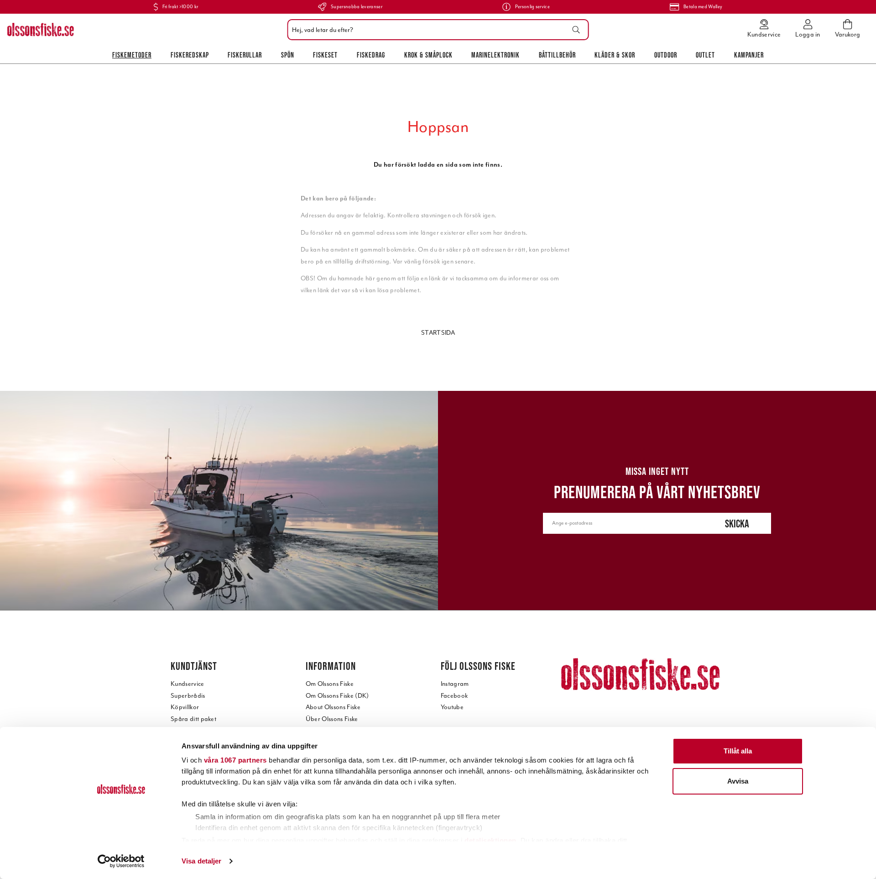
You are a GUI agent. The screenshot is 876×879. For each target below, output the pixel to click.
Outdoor (665, 55)
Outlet (705, 55)
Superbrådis (188, 696)
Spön (287, 55)
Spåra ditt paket (193, 719)
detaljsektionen (490, 840)
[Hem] (40, 30)
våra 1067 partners (235, 760)
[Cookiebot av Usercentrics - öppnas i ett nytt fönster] (121, 861)
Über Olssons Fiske (332, 719)
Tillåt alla (738, 751)
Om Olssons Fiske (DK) (337, 696)
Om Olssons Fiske (330, 684)
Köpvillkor (185, 707)
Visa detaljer (201, 861)
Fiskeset (325, 55)
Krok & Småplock (428, 55)
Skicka (737, 523)
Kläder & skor (614, 55)
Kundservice (187, 684)
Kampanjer (749, 55)
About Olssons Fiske (333, 707)
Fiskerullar (245, 55)
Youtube (452, 707)
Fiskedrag (371, 55)
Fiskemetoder (131, 55)
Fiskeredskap (190, 55)
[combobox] (436, 29)
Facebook (454, 696)
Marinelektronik (495, 55)
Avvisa (737, 781)
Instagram (455, 684)
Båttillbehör (557, 55)
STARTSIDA (438, 333)
